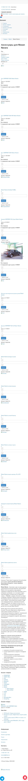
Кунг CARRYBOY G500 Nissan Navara (10, 152)
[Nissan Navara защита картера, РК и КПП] (4, 461)
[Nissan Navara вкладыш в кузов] (3, 344)
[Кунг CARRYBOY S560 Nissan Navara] (2, 65)
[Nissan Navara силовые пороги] (3, 432)
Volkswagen (6, 684)
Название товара (5, 57)
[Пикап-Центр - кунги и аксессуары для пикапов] (12, 14)
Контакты (5, 33)
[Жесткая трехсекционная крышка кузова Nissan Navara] (2, 280)
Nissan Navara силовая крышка (8, 386)
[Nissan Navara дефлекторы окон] (5, 520)
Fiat (5, 694)
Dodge (5, 691)
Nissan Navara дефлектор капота (9, 562)
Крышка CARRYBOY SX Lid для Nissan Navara (12, 219)
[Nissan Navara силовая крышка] (3, 373)
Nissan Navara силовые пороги (8, 445)
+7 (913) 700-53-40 (5, 9)
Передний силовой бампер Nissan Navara (11, 503)
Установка (5, 29)
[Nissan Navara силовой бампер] (5, 402)
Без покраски (4, 85)
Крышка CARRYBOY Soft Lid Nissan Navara (11, 325)
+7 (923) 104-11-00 (5, 7)
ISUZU (5, 682)
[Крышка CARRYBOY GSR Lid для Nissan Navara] (12, 251)
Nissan (10, 39)
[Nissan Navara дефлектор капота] (5, 549)
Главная (5, 23)
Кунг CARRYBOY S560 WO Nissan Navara (10, 115)
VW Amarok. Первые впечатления (12, 713)
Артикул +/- (3, 55)
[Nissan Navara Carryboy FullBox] (5, 177)
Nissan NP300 (10, 690)
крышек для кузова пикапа (13, 625)
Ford (5, 693)
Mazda (5, 685)
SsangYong (6, 699)
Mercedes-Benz (7, 697)
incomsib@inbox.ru (5, 755)
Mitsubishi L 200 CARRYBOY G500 (9, 706)
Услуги (4, 30)
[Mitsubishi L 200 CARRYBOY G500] (3, 704)
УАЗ (5, 696)
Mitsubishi (6, 681)
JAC (5, 678)
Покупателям (6, 32)
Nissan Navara (10, 688)
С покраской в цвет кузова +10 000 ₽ (10, 87)
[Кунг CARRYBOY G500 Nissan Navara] (3, 140)
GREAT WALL (7, 677)
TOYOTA (6, 679)
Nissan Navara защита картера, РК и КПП (10, 474)
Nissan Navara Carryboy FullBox (8, 190)
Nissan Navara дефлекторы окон (8, 533)
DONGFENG (7, 675)
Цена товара (4, 58)
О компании (6, 26)
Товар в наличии (5, 60)
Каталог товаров (7, 24)
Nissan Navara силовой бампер (8, 415)
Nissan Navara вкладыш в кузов (8, 356)
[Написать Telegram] (2, 780)
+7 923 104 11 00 (5, 752)
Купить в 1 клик (5, 99)
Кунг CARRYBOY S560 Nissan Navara (9, 78)
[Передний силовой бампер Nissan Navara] (4, 491)
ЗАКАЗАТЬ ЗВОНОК (6, 12)
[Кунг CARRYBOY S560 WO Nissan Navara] (3, 102)
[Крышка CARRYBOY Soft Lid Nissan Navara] (3, 313)
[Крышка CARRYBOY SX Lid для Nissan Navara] (5, 206)
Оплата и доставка (7, 27)
